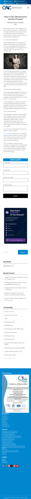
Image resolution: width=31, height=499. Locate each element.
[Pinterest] (14, 466)
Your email (6, 170)
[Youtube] (17, 466)
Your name (6, 162)
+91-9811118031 (20, 1)
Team (4, 421)
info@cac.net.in (8, 1)
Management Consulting (10, 432)
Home (4, 416)
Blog (4, 459)
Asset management (8, 133)
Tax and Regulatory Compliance (12, 437)
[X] (11, 466)
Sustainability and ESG (9, 444)
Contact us (6, 426)
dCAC (4, 453)
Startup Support (7, 442)
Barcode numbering (10, 322)
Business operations (10, 339)
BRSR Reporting (9, 325)
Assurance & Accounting (11, 315)
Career (5, 423)
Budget (5, 462)
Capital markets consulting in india (13, 351)
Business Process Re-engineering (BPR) (15, 348)
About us (5, 418)
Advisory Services (9, 311)
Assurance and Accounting (10, 451)
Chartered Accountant (10, 355)
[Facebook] (6, 466)
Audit (6, 318)
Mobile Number (8, 177)
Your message (7, 185)
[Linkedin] (3, 466)
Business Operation (8, 439)
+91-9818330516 (10, 3)
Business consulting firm (11, 332)
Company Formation (10, 358)
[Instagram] (9, 466)
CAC (15, 24)
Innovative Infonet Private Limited (18, 497)
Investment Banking (8, 434)
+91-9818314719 (22, 3)
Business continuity (9, 335)
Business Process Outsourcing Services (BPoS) (13, 447)
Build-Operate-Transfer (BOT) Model (14, 329)
